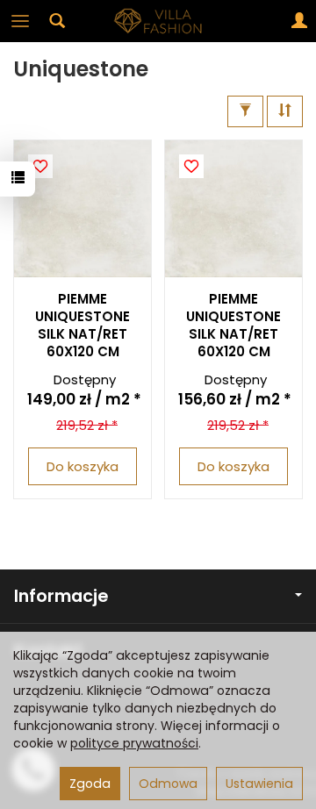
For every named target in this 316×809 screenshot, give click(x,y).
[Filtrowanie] (245, 111)
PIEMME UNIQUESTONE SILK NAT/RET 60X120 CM (82, 326)
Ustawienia (259, 783)
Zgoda (90, 783)
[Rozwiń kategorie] (20, 21)
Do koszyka (82, 466)
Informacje (61, 596)
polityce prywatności (134, 743)
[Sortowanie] (285, 111)
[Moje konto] (299, 21)
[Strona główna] (158, 21)
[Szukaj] (57, 21)
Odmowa (168, 783)
